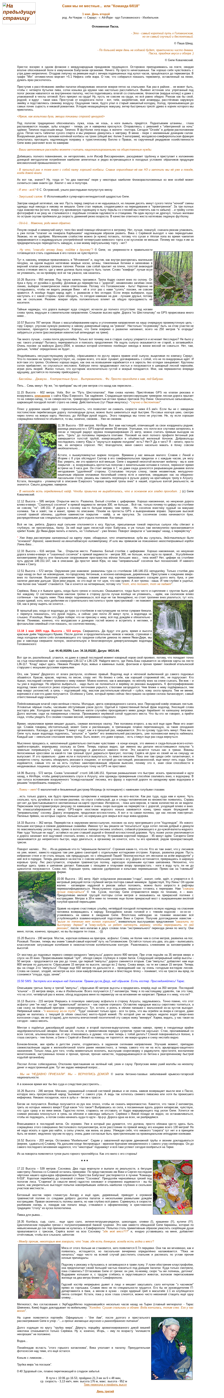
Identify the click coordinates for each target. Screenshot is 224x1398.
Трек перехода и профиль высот (105, 1384)
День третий (105, 1391)
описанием (42, 395)
